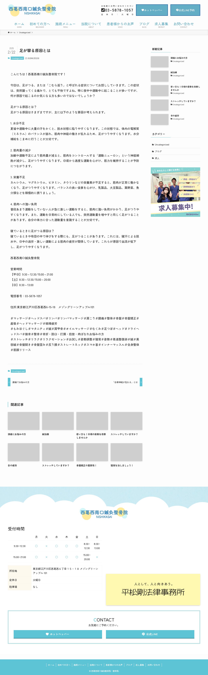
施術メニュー (80, 664)
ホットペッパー (153, 10)
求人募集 (140, 664)
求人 (157, 158)
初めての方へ (64, 664)
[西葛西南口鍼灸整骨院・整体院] (36, 10)
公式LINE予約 (187, 10)
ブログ (158, 151)
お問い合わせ (153, 664)
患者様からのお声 (114, 664)
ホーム (51, 664)
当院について (96, 664)
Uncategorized (17, 58)
